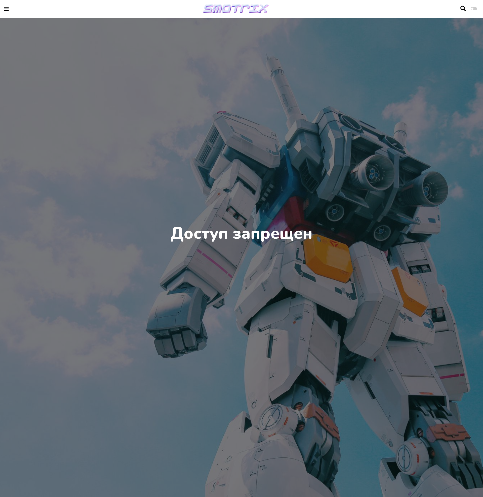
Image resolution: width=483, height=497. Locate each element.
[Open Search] (463, 9)
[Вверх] (468, 483)
